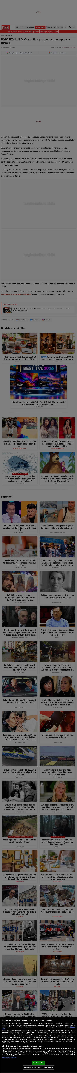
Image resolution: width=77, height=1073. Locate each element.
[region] (38, 1045)
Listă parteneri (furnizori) (9, 1057)
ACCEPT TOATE (38, 1062)
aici (49, 1037)
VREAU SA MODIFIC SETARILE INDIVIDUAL (38, 1067)
